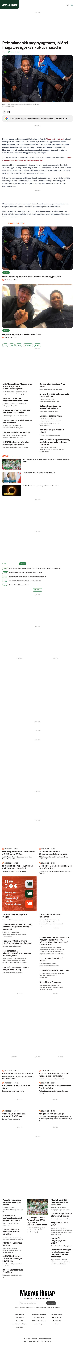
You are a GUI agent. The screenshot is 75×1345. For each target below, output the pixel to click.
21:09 (5, 581)
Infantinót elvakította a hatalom (19, 585)
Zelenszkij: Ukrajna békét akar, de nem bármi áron (25, 580)
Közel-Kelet (10, 481)
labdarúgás (28, 345)
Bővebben (37, 590)
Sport (6, 272)
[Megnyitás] (71, 4)
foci (12, 345)
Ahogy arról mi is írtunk (55, 139)
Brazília (37, 345)
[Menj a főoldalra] (9, 5)
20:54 (5, 585)
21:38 (5, 573)
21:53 (5, 568)
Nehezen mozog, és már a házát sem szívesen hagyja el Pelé (31, 276)
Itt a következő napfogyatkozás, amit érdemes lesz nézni (41, 486)
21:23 (5, 577)
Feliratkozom (51, 1303)
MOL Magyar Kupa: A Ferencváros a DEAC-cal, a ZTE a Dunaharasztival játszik (46, 460)
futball (19, 345)
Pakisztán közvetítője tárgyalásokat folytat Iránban (39, 472)
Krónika (8, 494)
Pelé (5, 345)
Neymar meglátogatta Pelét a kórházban (21, 334)
